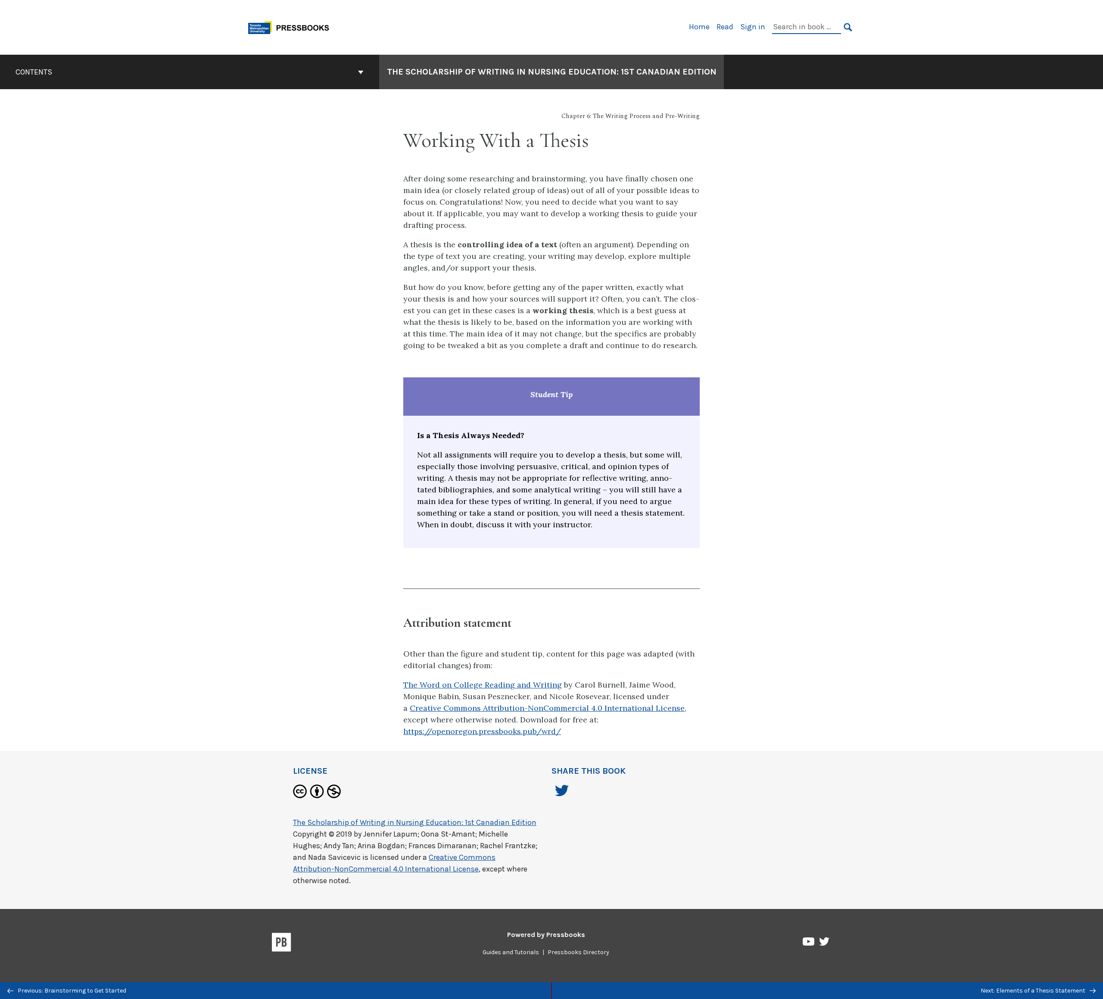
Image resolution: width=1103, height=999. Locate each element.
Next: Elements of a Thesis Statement (1034, 990)
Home (699, 26)
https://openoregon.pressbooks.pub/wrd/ (482, 731)
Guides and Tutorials (511, 952)
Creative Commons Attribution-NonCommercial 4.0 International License (547, 708)
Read (725, 26)
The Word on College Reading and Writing (482, 685)
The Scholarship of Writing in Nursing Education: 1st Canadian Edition (552, 72)
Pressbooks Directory (578, 952)
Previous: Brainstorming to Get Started (71, 990)
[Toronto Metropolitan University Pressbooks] (291, 26)
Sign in (752, 26)
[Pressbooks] (281, 944)
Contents (34, 72)
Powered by (546, 935)
